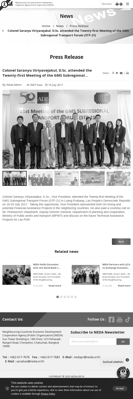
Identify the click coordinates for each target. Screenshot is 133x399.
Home (46, 26)
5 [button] (72, 297)
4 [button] (68, 297)
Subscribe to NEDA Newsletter (98, 332)
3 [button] (64, 297)
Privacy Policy (48, 394)
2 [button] (61, 297)
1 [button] (57, 297)
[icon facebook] (113, 73)
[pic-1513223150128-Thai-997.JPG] (66, 129)
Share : (106, 73)
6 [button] (75, 297)
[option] (66, 129)
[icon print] (127, 73)
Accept (120, 388)
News (60, 26)
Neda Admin (14, 85)
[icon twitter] (117, 73)
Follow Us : (97, 319)
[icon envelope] (121, 73)
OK (123, 341)
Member (107, 4)
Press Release (79, 26)
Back (121, 241)
